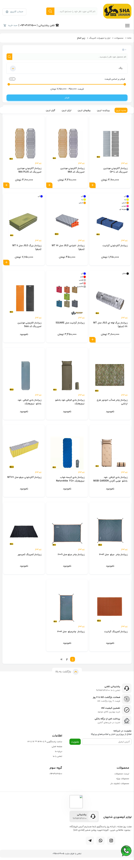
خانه (129, 38)
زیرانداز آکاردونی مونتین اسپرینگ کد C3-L (115, 170)
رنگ (120, 68)
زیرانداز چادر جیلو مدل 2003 (113, 554)
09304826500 (56, 773)
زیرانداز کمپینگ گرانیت (115, 631)
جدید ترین (121, 110)
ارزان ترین (66, 110)
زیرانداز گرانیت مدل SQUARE (70, 323)
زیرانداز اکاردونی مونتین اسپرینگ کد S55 (29, 324)
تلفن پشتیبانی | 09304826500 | (37, 25)
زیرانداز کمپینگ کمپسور (29, 554)
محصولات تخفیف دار (119, 783)
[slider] (125, 84)
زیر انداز (124, 163)
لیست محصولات (121, 773)
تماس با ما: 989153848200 (108, 690)
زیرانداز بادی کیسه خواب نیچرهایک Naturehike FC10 (70, 479)
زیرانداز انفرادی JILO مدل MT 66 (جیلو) (68, 247)
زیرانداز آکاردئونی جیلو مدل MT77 (24, 477)
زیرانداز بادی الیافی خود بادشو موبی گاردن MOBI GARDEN (110, 479)
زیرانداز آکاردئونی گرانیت (114, 245)
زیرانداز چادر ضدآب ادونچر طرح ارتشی (112, 401)
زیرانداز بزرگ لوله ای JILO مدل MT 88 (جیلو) (110, 324)
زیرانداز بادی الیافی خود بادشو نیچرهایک (69, 401)
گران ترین (50, 110)
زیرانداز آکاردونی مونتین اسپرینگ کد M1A (72, 170)
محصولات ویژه (122, 778)
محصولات (118, 38)
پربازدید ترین (103, 110)
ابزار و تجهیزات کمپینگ (99, 38)
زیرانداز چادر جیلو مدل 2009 (71, 554)
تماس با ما (57, 756)
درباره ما (58, 751)
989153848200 (79, 818)
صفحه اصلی (57, 746)
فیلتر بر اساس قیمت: (114, 79)
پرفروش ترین (84, 110)
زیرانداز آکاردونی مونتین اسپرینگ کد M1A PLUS (29, 170)
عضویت (75, 742)
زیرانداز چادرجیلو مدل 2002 (70, 631)
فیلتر (67, 97)
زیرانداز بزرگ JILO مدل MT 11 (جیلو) (26, 247)
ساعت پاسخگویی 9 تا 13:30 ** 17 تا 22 (44, 741)
